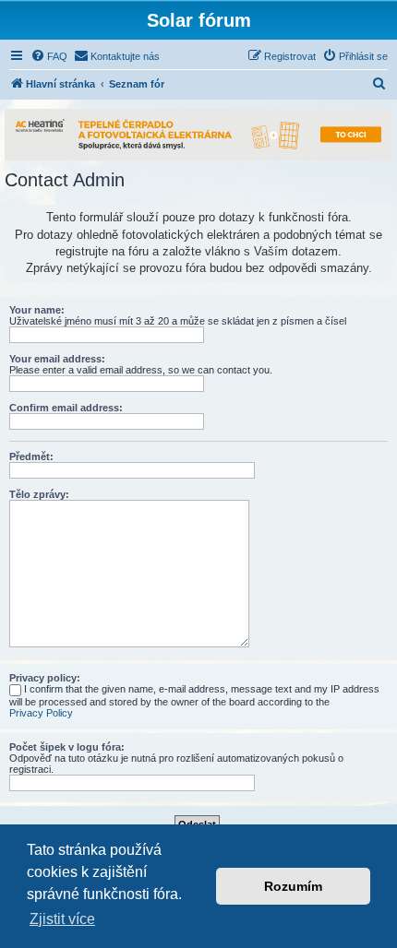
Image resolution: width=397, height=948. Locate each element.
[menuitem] (48, 56)
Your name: (37, 309)
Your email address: (57, 358)
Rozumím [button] (293, 886)
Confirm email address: (66, 407)
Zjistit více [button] (62, 919)
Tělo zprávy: (39, 494)
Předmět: (31, 456)
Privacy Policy (41, 712)
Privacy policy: (44, 677)
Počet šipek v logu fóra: (67, 746)
